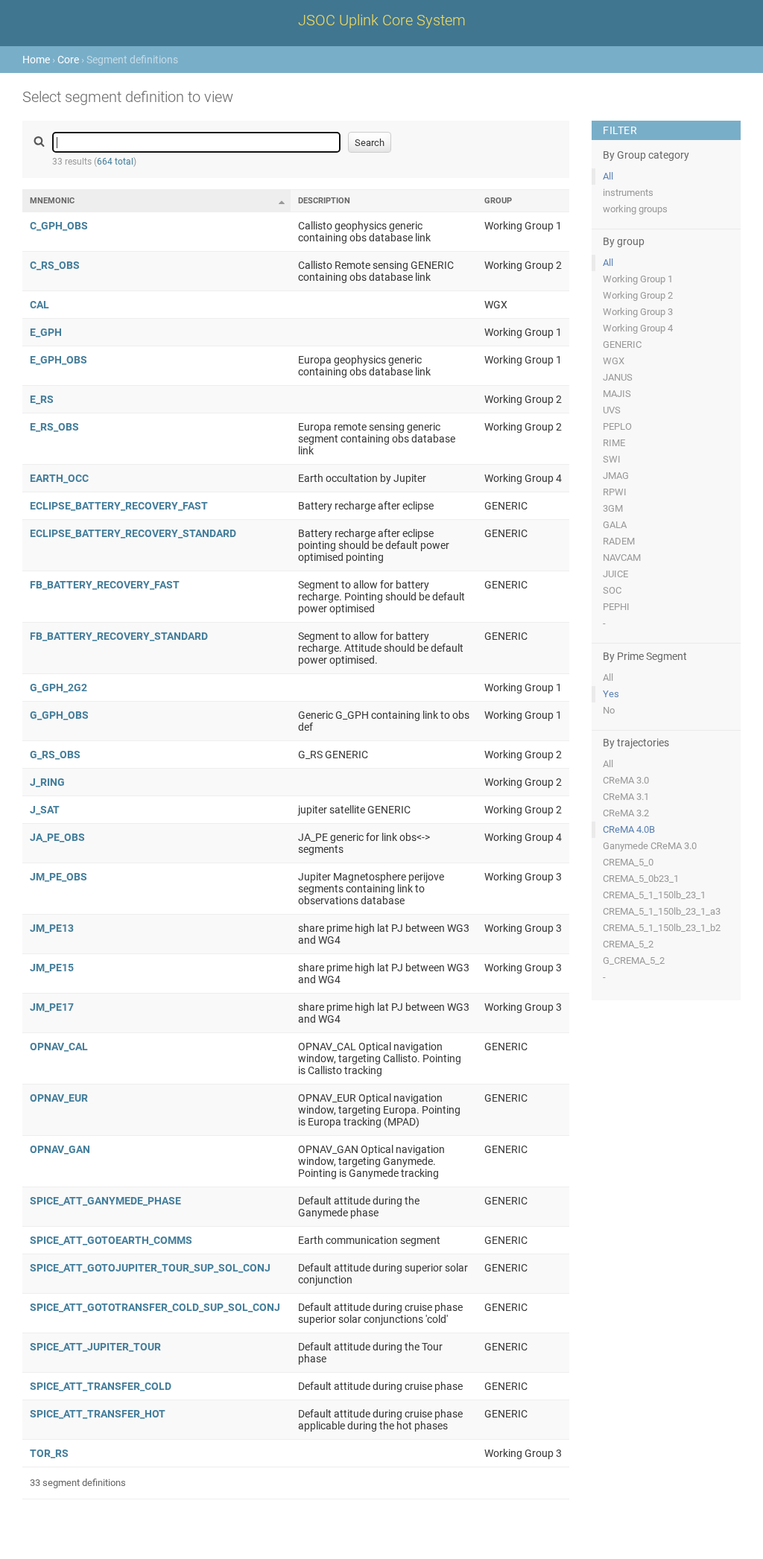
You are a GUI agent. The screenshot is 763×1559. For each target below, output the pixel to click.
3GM (613, 508)
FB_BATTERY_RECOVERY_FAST (105, 585)
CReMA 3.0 (626, 780)
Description (324, 201)
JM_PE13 (52, 928)
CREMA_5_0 (628, 862)
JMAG (616, 475)
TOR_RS (49, 1453)
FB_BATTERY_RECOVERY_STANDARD (119, 636)
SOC (612, 590)
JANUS (618, 377)
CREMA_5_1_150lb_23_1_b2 (662, 927)
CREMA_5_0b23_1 (641, 878)
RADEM (619, 541)
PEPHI (616, 606)
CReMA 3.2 (626, 813)
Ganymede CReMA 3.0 (650, 845)
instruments (628, 192)
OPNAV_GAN (60, 1149)
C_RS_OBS (55, 265)
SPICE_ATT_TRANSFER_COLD (100, 1386)
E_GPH (46, 332)
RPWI (615, 492)
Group (498, 201)
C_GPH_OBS (59, 226)
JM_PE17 (52, 1007)
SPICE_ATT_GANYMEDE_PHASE (105, 1201)
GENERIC (622, 344)
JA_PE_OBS (57, 837)
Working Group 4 (638, 328)
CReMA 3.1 (626, 796)
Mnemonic (52, 201)
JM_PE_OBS (58, 877)
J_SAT (45, 810)
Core (68, 60)
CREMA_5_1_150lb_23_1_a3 (662, 911)
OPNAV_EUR (59, 1098)
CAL (39, 305)
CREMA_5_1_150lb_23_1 (654, 895)
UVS (612, 410)
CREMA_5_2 (628, 944)
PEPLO (617, 426)
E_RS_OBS (54, 427)
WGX (613, 360)
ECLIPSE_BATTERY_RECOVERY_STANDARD (133, 533)
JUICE (615, 574)
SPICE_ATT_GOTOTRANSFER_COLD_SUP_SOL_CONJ (155, 1307)
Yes (611, 693)
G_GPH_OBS (59, 715)
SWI (612, 459)
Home (36, 60)
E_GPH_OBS (58, 360)
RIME (614, 442)
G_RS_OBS (55, 755)
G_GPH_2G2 (58, 687)
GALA (615, 524)
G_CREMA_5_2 (634, 960)
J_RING (47, 782)
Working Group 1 (638, 279)
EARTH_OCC (59, 478)
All (608, 176)
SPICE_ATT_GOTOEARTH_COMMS (111, 1240)
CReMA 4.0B (629, 829)
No (609, 710)
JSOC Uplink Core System (382, 20)
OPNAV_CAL (59, 1046)
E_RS (42, 399)
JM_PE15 (52, 968)
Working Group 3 (638, 311)
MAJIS (617, 393)
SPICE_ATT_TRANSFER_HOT (97, 1414)
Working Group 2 (638, 295)
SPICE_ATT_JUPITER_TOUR (95, 1347)
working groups (635, 209)
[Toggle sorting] (281, 202)
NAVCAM (622, 557)
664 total (115, 161)
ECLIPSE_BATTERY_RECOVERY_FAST (119, 506)
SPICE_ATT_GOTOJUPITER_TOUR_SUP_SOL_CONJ (150, 1268)
